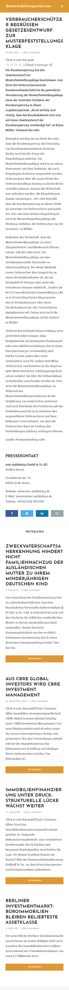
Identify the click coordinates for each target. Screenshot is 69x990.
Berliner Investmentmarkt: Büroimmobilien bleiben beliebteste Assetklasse (32, 912)
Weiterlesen (34, 659)
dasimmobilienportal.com (28, 6)
